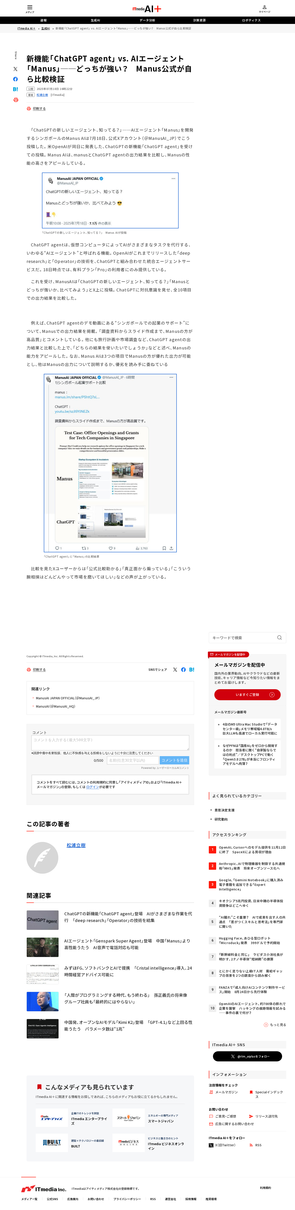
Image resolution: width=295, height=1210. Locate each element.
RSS (153, 1199)
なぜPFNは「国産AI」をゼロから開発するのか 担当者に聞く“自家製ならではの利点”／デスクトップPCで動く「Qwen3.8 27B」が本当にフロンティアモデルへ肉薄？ (250, 754)
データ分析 (147, 20)
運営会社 (170, 1199)
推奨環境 (211, 1199)
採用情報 (190, 1199)
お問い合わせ (96, 1199)
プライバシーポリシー (127, 1199)
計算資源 (199, 20)
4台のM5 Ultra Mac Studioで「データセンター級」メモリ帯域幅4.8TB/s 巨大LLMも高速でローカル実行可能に (250, 728)
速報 (43, 20)
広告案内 (72, 1199)
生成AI (95, 20)
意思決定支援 (225, 810)
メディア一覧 (29, 1199)
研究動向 (221, 819)
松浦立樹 (76, 845)
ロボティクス (251, 20)
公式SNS (52, 1199)
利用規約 (265, 1188)
